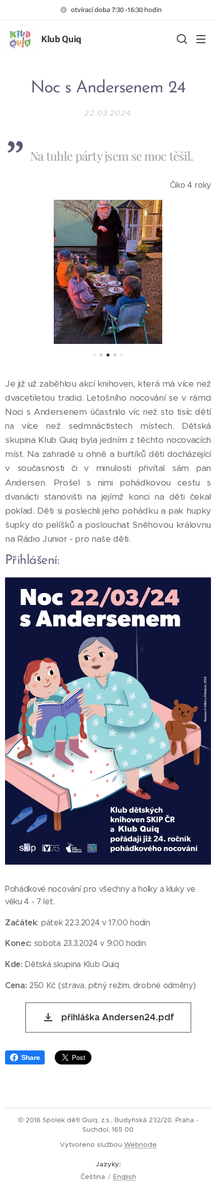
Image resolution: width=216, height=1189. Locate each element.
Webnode (140, 1144)
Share (30, 1057)
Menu (201, 39)
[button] (181, 38)
